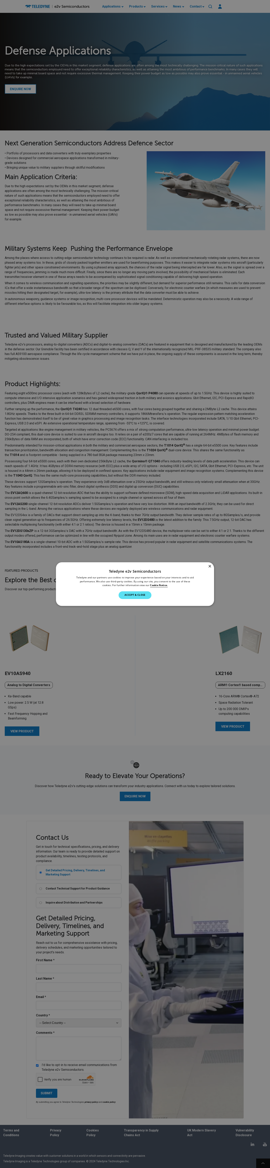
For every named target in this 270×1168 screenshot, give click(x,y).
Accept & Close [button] (135, 595)
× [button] (209, 566)
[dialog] (135, 584)
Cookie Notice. (159, 585)
